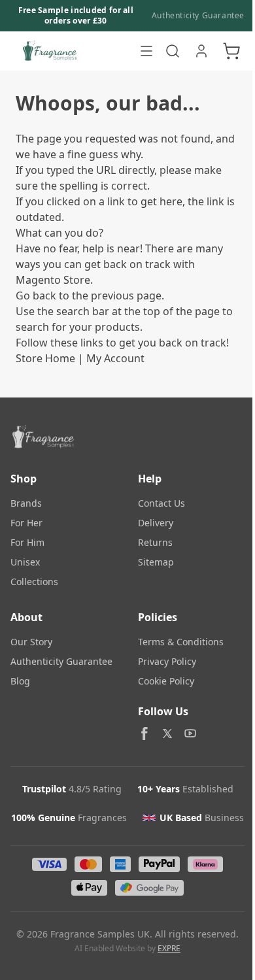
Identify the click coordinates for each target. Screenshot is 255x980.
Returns (155, 542)
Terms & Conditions (181, 641)
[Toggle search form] (172, 51)
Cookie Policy (166, 681)
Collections (34, 581)
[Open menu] (146, 51)
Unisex (25, 562)
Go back (36, 295)
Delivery (155, 522)
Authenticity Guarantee (198, 15)
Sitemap (156, 562)
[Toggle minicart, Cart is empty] (231, 51)
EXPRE (169, 948)
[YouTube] (190, 733)
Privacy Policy (167, 661)
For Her (26, 522)
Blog (20, 681)
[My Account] (201, 51)
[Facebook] (144, 733)
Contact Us (161, 503)
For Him (27, 542)
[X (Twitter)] (167, 733)
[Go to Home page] (71, 51)
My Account (115, 358)
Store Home (45, 358)
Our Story (31, 641)
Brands (26, 503)
